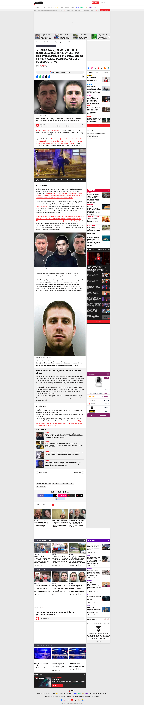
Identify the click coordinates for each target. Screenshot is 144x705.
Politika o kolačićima (66, 696)
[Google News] (108, 68)
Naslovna (38, 42)
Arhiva (72, 696)
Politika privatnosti (79, 696)
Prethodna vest (43, 472)
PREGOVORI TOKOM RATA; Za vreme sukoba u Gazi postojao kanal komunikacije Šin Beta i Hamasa (80, 10)
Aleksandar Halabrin (42, 206)
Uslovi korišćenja (89, 696)
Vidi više (98, 641)
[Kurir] (38, 3)
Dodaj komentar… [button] (45, 618)
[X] (95, 68)
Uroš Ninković (56, 483)
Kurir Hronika (42, 65)
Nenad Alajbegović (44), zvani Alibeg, (48, 130)
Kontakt (52, 696)
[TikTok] (101, 68)
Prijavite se (58, 685)
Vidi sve (98, 321)
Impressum (57, 696)
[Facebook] (89, 68)
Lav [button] (101, 623)
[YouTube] (98, 68)
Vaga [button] (108, 623)
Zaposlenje (96, 696)
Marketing (47, 696)
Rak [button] (98, 623)
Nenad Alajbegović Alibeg (44, 483)
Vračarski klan (41, 486)
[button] (80, 66)
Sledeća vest (77, 472)
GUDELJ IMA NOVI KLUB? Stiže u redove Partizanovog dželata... (41, 10)
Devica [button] (104, 623)
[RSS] (105, 68)
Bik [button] (91, 623)
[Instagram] (92, 68)
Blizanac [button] (95, 623)
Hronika (44, 42)
